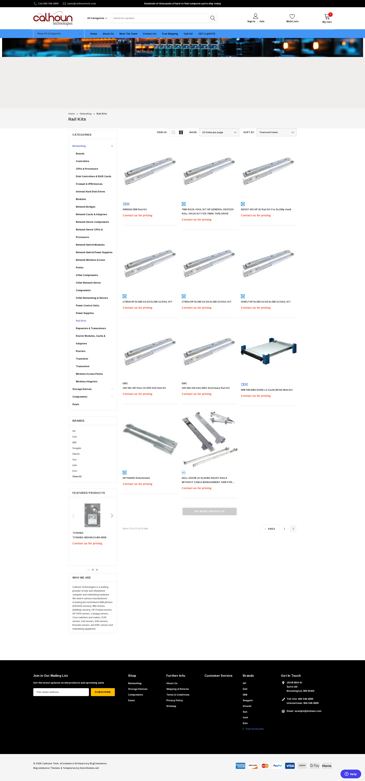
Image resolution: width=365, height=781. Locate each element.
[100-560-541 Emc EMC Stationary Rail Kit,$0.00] (209, 351)
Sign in (251, 21)
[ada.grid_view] (181, 132)
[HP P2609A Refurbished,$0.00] (150, 439)
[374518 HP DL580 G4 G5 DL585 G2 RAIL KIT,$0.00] (150, 263)
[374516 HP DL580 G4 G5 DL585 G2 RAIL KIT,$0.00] (209, 263)
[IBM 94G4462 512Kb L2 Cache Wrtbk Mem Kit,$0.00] (269, 351)
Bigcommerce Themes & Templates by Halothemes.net (66, 768)
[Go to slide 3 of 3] (97, 570)
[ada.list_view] (173, 132)
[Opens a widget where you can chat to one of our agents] (350, 774)
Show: (193, 132)
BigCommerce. (98, 763)
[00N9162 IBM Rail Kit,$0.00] (150, 171)
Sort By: (249, 132)
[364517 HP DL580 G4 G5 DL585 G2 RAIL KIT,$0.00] (269, 263)
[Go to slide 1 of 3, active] (89, 570)
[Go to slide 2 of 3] (93, 570)
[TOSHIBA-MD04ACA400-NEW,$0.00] (92, 515)
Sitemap (171, 706)
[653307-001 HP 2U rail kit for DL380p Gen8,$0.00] (269, 171)
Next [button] (112, 515)
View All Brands (254, 729)
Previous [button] (73, 515)
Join (261, 21)
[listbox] (277, 132)
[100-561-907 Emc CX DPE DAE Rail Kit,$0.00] (150, 351)
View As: (162, 132)
